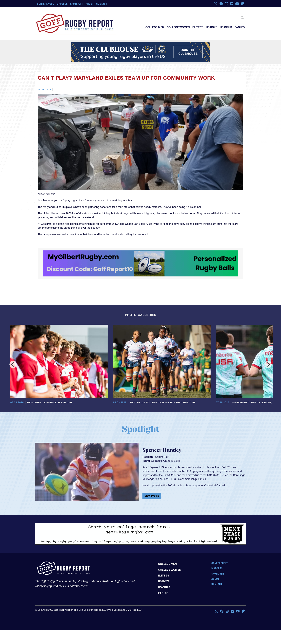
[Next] (268, 395)
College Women (178, 27)
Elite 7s (197, 27)
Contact (101, 3)
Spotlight (76, 3)
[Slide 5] (140, 535)
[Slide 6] (146, 535)
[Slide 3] (128, 535)
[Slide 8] (158, 535)
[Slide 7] (152, 535)
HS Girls (226, 27)
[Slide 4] (134, 535)
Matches (62, 3)
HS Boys (211, 27)
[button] (51, 504)
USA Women (158, 491)
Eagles (239, 27)
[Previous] (13, 395)
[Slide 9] (163, 535)
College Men (154, 27)
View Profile (152, 527)
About (90, 3)
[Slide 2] (122, 535)
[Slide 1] (117, 535)
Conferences (45, 3)
